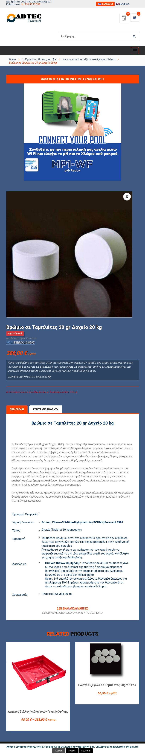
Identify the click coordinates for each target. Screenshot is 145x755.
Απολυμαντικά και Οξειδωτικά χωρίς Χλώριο (89, 59)
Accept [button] (59, 750)
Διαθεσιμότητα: (16, 338)
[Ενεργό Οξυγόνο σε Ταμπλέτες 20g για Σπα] (107, 660)
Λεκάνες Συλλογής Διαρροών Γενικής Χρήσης (38, 711)
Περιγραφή (17, 409)
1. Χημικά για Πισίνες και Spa (39, 59)
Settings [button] (85, 750)
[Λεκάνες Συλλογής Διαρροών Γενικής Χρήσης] (38, 674)
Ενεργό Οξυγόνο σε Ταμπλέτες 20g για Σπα (107, 685)
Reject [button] (72, 750)
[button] (126, 196)
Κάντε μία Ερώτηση (46, 409)
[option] (69, 254)
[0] (124, 19)
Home (12, 59)
